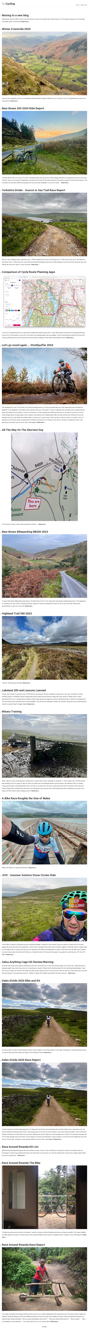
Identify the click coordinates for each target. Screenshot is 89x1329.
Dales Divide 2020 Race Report (21, 1060)
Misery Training (12, 711)
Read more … (25, 21)
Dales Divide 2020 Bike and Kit (21, 980)
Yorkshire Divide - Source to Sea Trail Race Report (33, 190)
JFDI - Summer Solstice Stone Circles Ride (29, 875)
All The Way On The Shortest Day (22, 430)
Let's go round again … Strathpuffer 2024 (27, 345)
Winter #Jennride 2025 (16, 29)
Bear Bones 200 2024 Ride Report (23, 108)
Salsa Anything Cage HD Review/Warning (27, 962)
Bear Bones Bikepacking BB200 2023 (25, 531)
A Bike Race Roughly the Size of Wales (26, 798)
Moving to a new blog (15, 15)
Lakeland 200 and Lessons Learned (24, 690)
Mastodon (84, 5)
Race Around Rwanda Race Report (23, 1244)
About (78, 5)
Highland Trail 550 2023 (17, 613)
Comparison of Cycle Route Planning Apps (28, 272)
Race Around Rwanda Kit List (20, 1146)
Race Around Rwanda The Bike (21, 1163)
